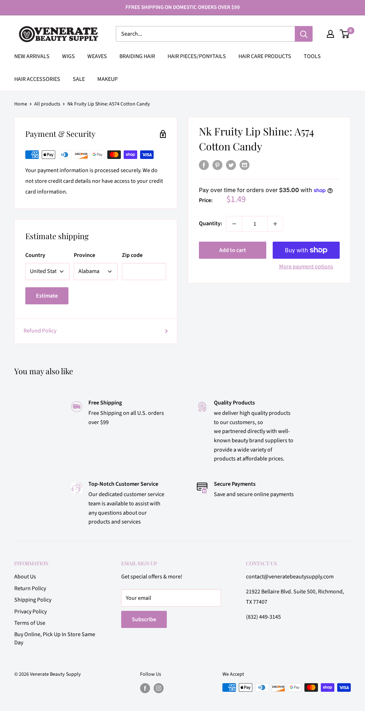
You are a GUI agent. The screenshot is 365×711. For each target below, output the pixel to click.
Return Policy (30, 588)
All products (47, 104)
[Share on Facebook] (204, 165)
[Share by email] (245, 165)
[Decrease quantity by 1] (234, 223)
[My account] (330, 34)
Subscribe (144, 619)
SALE (79, 79)
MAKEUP (107, 79)
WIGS (68, 56)
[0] (344, 34)
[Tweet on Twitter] (231, 165)
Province (84, 255)
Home (20, 104)
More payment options (306, 267)
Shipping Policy (32, 600)
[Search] (304, 34)
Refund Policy (40, 331)
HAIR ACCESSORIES (37, 79)
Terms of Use (29, 623)
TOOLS (312, 56)
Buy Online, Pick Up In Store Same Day (54, 638)
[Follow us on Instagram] (159, 688)
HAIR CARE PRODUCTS (264, 56)
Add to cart (232, 250)
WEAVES (97, 56)
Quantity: (210, 223)
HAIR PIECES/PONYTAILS (197, 56)
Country (35, 255)
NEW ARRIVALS (32, 56)
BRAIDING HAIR (137, 56)
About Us (25, 577)
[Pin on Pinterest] (217, 165)
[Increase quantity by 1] (275, 223)
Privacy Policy (30, 611)
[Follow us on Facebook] (145, 688)
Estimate (47, 296)
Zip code (132, 255)
